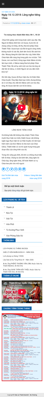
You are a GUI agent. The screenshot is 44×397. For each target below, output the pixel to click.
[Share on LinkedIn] (24, 169)
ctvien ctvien (25, 23)
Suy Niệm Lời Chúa (8, 12)
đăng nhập (16, 190)
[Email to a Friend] (16, 169)
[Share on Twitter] (12, 169)
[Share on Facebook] (7, 169)
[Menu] (3, 4)
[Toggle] (4, 206)
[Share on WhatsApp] (3, 169)
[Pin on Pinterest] (20, 169)
